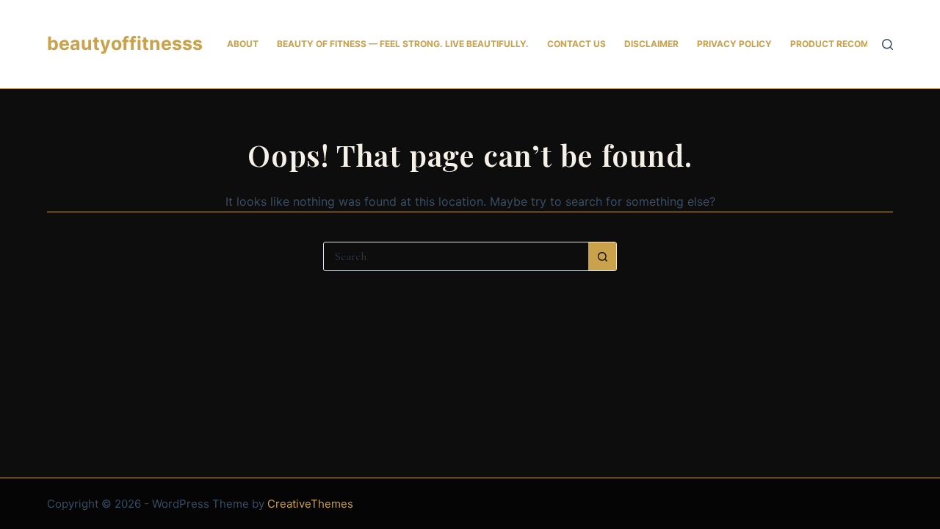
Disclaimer (651, 43)
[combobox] (456, 256)
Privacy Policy (734, 43)
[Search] (887, 44)
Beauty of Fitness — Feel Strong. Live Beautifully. (403, 43)
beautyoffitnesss (125, 43)
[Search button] (602, 256)
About (242, 43)
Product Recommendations (859, 43)
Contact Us (576, 43)
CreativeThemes (310, 504)
